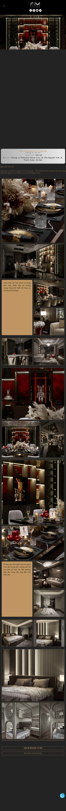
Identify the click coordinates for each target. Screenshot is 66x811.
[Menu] (4, 6)
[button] (33, 748)
